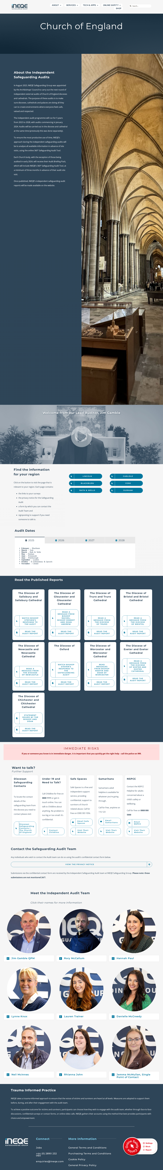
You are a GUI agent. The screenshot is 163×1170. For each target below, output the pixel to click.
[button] (29, 958)
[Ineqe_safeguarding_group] (19, 4)
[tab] (30, 540)
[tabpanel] (75, 555)
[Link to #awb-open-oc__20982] (81, 436)
